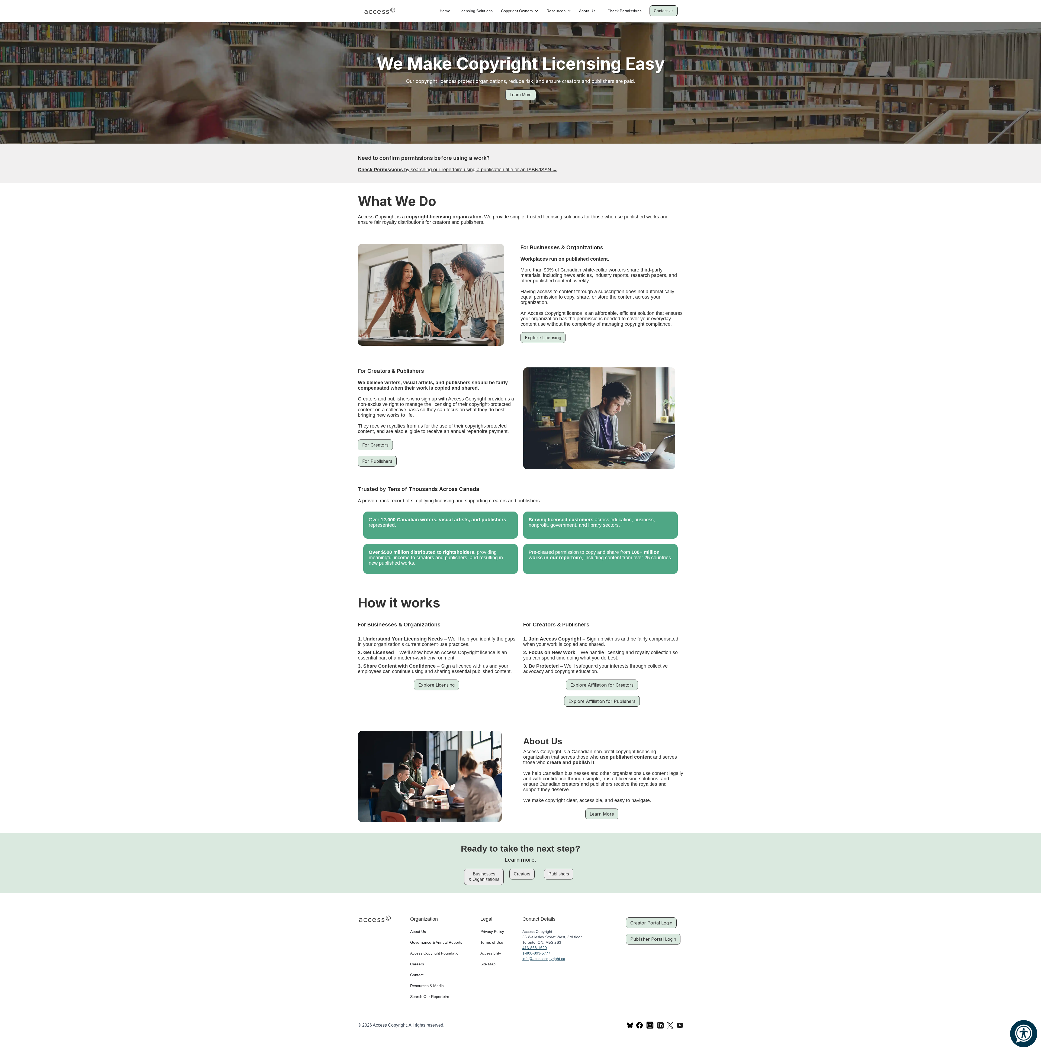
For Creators (375, 445)
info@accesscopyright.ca (543, 958)
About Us (587, 11)
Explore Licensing (543, 337)
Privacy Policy (492, 931)
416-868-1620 (534, 948)
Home (445, 11)
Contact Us (663, 10)
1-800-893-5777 (536, 953)
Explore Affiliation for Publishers (601, 701)
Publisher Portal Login (653, 939)
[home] (379, 11)
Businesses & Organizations (483, 877)
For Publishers (377, 461)
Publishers (558, 874)
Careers (417, 964)
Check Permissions (624, 11)
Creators (522, 874)
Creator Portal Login (651, 923)
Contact (416, 975)
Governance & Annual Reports (436, 942)
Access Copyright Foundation (435, 953)
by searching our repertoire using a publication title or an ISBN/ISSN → (457, 169)
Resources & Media (427, 986)
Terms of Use (491, 942)
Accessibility (490, 953)
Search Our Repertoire (429, 996)
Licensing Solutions (475, 11)
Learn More (521, 94)
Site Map (488, 964)
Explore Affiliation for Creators (602, 685)
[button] (519, 11)
